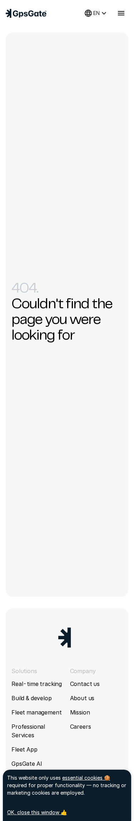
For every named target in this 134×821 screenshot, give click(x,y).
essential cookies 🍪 (86, 778)
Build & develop (31, 698)
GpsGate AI (26, 763)
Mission (80, 712)
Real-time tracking (36, 683)
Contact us (85, 683)
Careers (80, 726)
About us (82, 698)
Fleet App (24, 749)
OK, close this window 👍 (37, 812)
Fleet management (36, 712)
